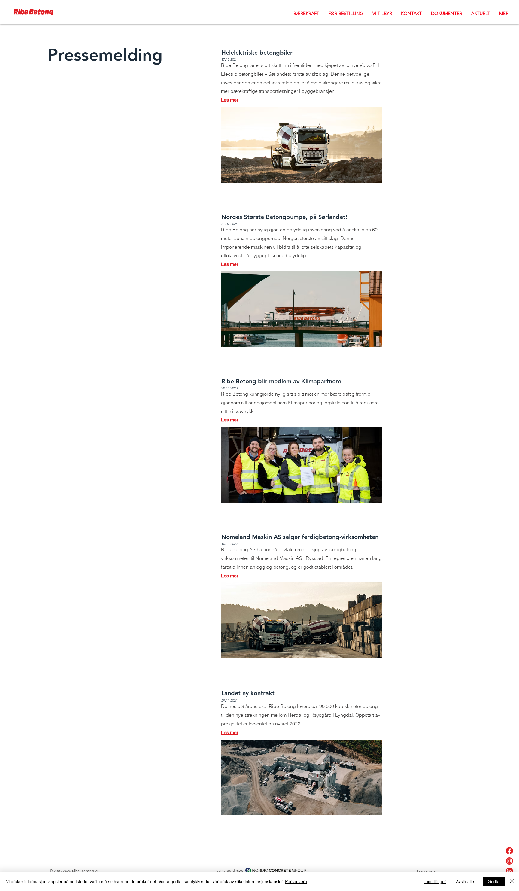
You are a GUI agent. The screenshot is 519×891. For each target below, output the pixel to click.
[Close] (511, 881)
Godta (493, 881)
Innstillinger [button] (435, 881)
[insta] (509, 861)
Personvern (296, 881)
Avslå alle (465, 881)
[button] (382, 13)
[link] (509, 871)
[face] (509, 850)
